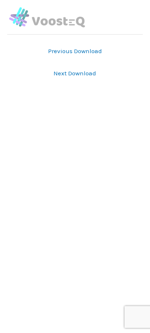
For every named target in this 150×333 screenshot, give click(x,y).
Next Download (75, 73)
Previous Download (75, 51)
